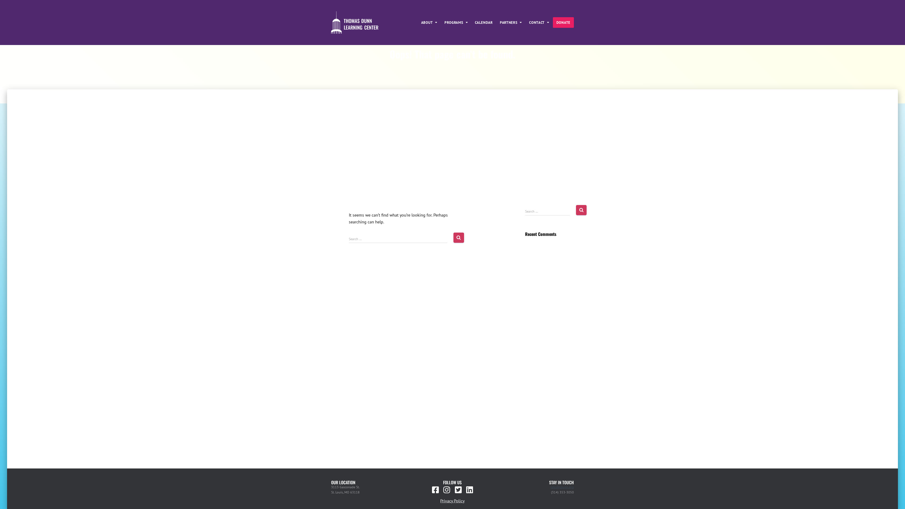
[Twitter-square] (458, 489)
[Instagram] (446, 489)
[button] (429, 22)
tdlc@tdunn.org (562, 487)
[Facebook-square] (435, 489)
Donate (563, 22)
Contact (537, 22)
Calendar (484, 22)
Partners (509, 22)
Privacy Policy (452, 501)
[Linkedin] (469, 489)
